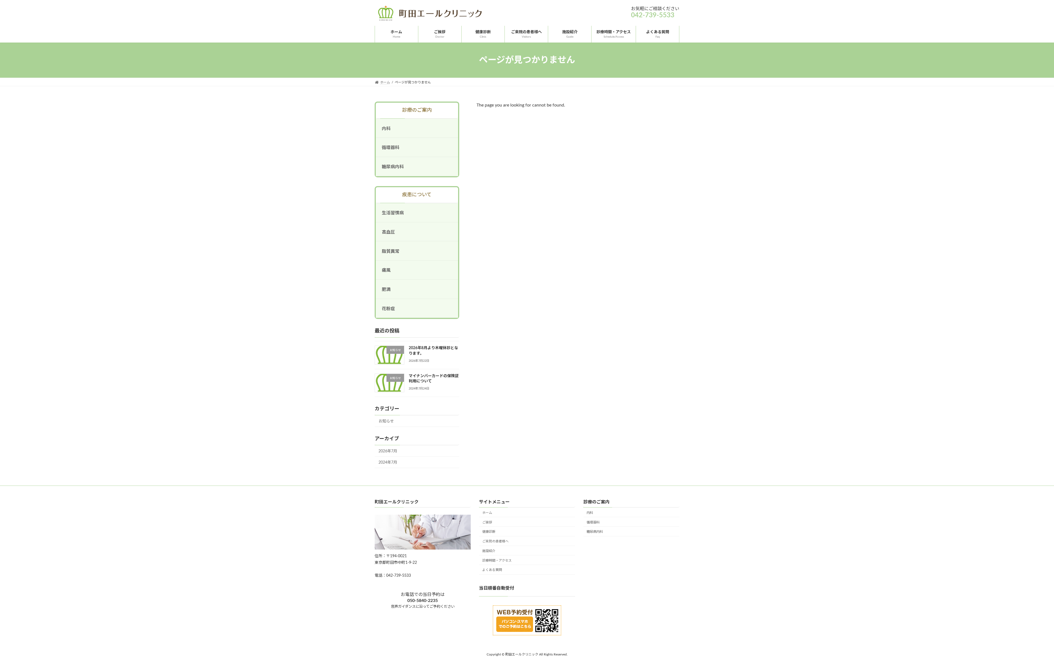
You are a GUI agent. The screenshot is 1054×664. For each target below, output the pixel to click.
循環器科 (390, 148)
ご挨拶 (487, 522)
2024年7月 (388, 463)
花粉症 (388, 309)
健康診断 (488, 532)
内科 (386, 129)
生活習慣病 (393, 213)
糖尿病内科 (393, 167)
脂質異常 (390, 251)
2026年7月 (388, 451)
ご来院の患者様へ (495, 541)
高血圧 (388, 232)
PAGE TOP (1026, 639)
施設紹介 (488, 551)
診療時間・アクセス (497, 560)
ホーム (487, 512)
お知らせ (386, 421)
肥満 (386, 289)
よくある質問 (492, 570)
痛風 (386, 270)
